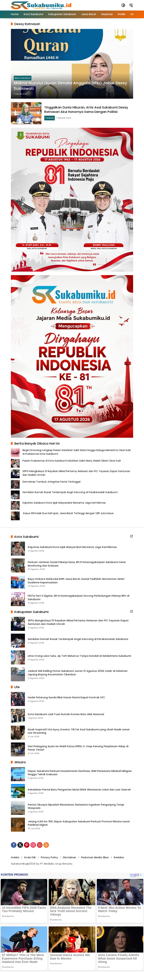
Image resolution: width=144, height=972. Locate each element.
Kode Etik (30, 857)
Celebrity (49, 118)
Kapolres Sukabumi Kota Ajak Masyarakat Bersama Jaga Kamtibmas (64, 502)
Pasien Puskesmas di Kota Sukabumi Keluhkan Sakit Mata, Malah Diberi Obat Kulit (71, 460)
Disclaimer (69, 857)
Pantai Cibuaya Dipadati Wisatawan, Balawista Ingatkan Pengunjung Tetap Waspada (76, 806)
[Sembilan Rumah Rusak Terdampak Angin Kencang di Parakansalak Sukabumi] (18, 641)
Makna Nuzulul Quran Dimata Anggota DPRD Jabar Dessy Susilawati (70, 85)
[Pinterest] (27, 845)
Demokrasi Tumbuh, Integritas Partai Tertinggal (51, 481)
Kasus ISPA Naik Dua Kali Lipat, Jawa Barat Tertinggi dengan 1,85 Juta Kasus (68, 513)
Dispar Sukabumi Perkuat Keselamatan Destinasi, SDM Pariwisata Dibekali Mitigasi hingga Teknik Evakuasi (80, 772)
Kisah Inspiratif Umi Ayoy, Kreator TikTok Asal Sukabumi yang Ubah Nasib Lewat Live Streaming (79, 731)
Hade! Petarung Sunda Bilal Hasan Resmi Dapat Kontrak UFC (66, 697)
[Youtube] (39, 845)
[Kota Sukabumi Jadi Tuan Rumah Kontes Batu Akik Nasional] (18, 716)
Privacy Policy (49, 857)
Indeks (15, 857)
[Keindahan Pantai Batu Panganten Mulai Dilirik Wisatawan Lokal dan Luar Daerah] (18, 791)
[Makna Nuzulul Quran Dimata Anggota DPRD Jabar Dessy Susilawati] (72, 64)
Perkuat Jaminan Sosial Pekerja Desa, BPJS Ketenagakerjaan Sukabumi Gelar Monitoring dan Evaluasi (77, 564)
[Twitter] (20, 845)
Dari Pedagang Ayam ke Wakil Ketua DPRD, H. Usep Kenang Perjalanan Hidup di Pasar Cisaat (78, 748)
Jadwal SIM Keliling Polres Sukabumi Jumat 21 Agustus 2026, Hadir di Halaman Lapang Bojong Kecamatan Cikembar (77, 672)
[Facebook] (14, 845)
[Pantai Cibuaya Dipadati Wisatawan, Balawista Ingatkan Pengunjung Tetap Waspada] (18, 808)
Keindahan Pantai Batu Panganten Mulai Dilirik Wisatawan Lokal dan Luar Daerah (79, 789)
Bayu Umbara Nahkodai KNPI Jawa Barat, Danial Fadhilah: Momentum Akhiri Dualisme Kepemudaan (76, 580)
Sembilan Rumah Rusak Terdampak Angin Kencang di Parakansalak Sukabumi (70, 492)
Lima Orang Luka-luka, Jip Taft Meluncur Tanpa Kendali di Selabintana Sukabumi (79, 656)
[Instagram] (33, 845)
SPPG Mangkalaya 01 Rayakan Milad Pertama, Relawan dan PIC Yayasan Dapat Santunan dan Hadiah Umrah (78, 622)
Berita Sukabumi (23, 78)
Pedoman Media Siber (95, 857)
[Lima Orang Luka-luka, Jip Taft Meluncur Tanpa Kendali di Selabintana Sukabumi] (18, 657)
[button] (123, 5)
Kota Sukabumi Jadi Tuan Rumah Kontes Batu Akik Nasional (66, 714)
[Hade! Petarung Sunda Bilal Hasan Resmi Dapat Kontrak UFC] (18, 699)
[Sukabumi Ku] (41, 5)
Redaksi (119, 857)
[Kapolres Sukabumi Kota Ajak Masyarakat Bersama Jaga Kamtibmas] (18, 549)
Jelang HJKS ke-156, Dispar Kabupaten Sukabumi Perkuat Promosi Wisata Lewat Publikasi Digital (79, 823)
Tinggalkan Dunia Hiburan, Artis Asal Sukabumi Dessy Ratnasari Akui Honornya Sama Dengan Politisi (86, 109)
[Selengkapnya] (131, 536)
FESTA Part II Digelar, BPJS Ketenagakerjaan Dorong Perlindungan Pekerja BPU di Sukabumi (78, 597)
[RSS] (46, 845)
